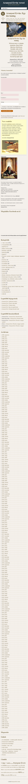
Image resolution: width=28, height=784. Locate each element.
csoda (13, 765)
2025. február (5, 369)
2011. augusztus (5, 679)
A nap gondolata (5, 244)
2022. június (4, 430)
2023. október (5, 400)
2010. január (4, 716)
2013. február (5, 645)
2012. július (4, 658)
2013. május (4, 639)
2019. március (5, 505)
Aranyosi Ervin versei (14, 2)
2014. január (4, 624)
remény (8, 769)
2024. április (4, 388)
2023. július (4, 405)
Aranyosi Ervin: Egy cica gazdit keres (10, 307)
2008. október (5, 727)
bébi (9, 19)
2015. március (5, 597)
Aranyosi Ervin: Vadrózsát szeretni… (10, 301)
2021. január (4, 463)
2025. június (4, 361)
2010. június (4, 706)
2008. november (5, 725)
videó (3, 294)
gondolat (2, 767)
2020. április (4, 480)
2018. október (5, 515)
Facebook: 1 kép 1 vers (7, 745)
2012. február (5, 668)
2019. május (4, 501)
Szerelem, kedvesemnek (7, 280)
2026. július (4, 336)
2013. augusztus (5, 633)
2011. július (4, 681)
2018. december (5, 511)
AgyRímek (4, 246)
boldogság (8, 765)
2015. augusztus (5, 587)
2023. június (4, 407)
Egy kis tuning (12, 19)
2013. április (4, 641)
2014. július (4, 612)
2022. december (5, 419)
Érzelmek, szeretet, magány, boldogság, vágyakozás (13, 256)
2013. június (4, 637)
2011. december (5, 672)
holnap (6, 767)
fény (22, 765)
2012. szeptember (6, 654)
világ (2, 775)
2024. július (4, 382)
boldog (4, 765)
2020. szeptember (6, 471)
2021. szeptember (6, 448)
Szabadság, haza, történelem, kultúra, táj (10, 279)
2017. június (4, 545)
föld (24, 765)
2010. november (5, 697)
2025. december (5, 350)
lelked (14, 767)
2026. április (4, 342)
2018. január (4, 532)
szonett (3, 284)
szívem (10, 772)
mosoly (23, 767)
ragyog (6, 769)
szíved (7, 772)
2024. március (5, 390)
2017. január (4, 555)
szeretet (4, 282)
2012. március (5, 666)
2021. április (4, 457)
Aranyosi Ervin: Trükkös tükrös (8, 305)
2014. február (5, 622)
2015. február (5, 599)
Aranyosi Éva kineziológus (7, 743)
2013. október (5, 630)
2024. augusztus (5, 381)
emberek (19, 765)
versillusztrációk (5, 292)
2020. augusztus (5, 472)
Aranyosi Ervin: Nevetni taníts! (15, 316)
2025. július (4, 359)
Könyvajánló (4, 269)
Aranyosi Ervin (19, 762)
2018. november (5, 513)
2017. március (5, 551)
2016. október (5, 561)
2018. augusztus (5, 518)
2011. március (5, 689)
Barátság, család (5, 250)
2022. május (4, 432)
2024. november (5, 375)
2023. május (4, 409)
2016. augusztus (5, 564)
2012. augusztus (5, 656)
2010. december (5, 695)
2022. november (5, 421)
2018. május (4, 524)
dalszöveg (4, 252)
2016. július (4, 566)
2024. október (5, 377)
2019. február (5, 507)
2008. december (5, 723)
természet (16, 772)
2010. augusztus (5, 702)
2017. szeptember (6, 540)
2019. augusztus (5, 495)
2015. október (5, 584)
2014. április (4, 618)
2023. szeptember (6, 402)
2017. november (5, 536)
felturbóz (20, 19)
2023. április (4, 411)
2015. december (5, 580)
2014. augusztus (5, 610)
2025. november (5, 352)
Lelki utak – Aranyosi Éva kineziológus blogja (11, 749)
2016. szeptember (6, 562)
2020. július (4, 474)
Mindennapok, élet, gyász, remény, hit (10, 277)
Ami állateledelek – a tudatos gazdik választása (12, 739)
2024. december (5, 373)
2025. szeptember (6, 356)
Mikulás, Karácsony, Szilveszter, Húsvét (10, 275)
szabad (11, 769)
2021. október (5, 446)
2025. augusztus (5, 358)
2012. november (5, 651)
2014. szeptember (6, 608)
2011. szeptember (6, 677)
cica (10, 765)
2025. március (5, 367)
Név (2, 93)
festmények (4, 261)
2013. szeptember (6, 631)
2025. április (4, 365)
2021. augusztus (5, 449)
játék (10, 767)
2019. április (4, 503)
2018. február (5, 530)
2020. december (5, 465)
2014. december (5, 603)
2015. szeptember (6, 586)
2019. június (4, 499)
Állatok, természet (6, 248)
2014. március (5, 620)
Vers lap (4, 754)
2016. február (5, 576)
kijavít (23, 19)
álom (9, 775)
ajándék (11, 763)
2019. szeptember (6, 494)
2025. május (4, 363)
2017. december (5, 534)
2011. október (5, 675)
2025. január (4, 371)
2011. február (5, 691)
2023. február (5, 415)
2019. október (5, 492)
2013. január (4, 647)
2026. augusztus (5, 335)
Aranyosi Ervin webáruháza (8, 741)
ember (16, 765)
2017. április (4, 549)
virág (5, 775)
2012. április (4, 664)
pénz (3, 769)
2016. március (5, 574)
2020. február (5, 484)
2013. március (5, 643)
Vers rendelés (5, 290)
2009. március (5, 721)
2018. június (4, 522)
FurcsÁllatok (4, 263)
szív (5, 772)
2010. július (4, 704)
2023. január (4, 417)
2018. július (4, 520)
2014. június (4, 614)
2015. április (4, 595)
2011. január (4, 693)
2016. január (4, 578)
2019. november (5, 490)
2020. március (5, 482)
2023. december (5, 396)
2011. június (4, 683)
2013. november (5, 628)
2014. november (5, 605)
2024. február (5, 392)
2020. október (5, 469)
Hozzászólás (4, 77)
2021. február (5, 461)
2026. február (5, 346)
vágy (7, 775)
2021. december (5, 442)
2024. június (4, 384)
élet (11, 775)
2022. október (5, 423)
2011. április (4, 687)
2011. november (5, 674)
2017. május (4, 547)
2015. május (4, 593)
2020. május (4, 478)
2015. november (5, 582)
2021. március (5, 459)
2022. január (4, 440)
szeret (9, 20)
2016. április (4, 572)
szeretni (2, 772)
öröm (15, 775)
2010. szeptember (6, 700)
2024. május (4, 386)
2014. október (5, 607)
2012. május (4, 662)
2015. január (4, 601)
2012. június (4, 660)
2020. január (4, 486)
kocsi (7, 20)
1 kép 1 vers (12, 18)
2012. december (5, 649)
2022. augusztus (5, 426)
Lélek (19, 767)
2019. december (5, 488)
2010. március (5, 712)
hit (4, 767)
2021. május (4, 455)
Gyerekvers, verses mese (7, 265)
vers (14, 20)
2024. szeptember (6, 379)
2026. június (4, 338)
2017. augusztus (5, 541)
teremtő (13, 772)
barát (2, 765)
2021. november (5, 444)
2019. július (4, 497)
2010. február (5, 714)
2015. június (4, 591)
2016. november (5, 559)
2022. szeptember (6, 425)
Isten (8, 767)
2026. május (4, 340)
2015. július (4, 589)
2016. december (5, 557)
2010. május (4, 708)
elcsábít (17, 19)
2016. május (4, 570)
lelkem (17, 767)
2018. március (5, 528)
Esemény (4, 259)
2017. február (5, 553)
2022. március (5, 436)
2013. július (4, 635)
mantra (3, 273)
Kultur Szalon (5, 747)
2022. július (4, 428)
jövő (12, 767)
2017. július (4, 543)
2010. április (4, 710)
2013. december (5, 626)
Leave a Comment (18, 20)
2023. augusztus (5, 404)
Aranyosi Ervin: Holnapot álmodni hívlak (10, 309)
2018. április (4, 526)
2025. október (5, 354)
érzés (13, 775)
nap (2, 769)
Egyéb (3, 254)
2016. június (4, 568)
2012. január (4, 670)
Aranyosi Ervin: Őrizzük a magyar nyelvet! (15, 324)
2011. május (4, 685)
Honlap (2, 102)
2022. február (5, 438)
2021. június (4, 453)
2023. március (5, 413)
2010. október (5, 698)
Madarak (4, 271)
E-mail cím (3, 97)
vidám (23, 772)
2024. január (4, 394)
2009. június (4, 720)
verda (12, 20)
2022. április (4, 434)
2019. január (4, 509)
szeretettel (22, 769)
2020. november (5, 467)
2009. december (5, 718)
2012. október (5, 653)
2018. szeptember (6, 517)
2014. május (4, 616)
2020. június (4, 476)
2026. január (4, 348)
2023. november (5, 398)
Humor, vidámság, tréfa (7, 267)
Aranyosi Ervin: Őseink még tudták (9, 303)
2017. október (5, 538)
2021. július (4, 451)
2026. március (5, 344)
